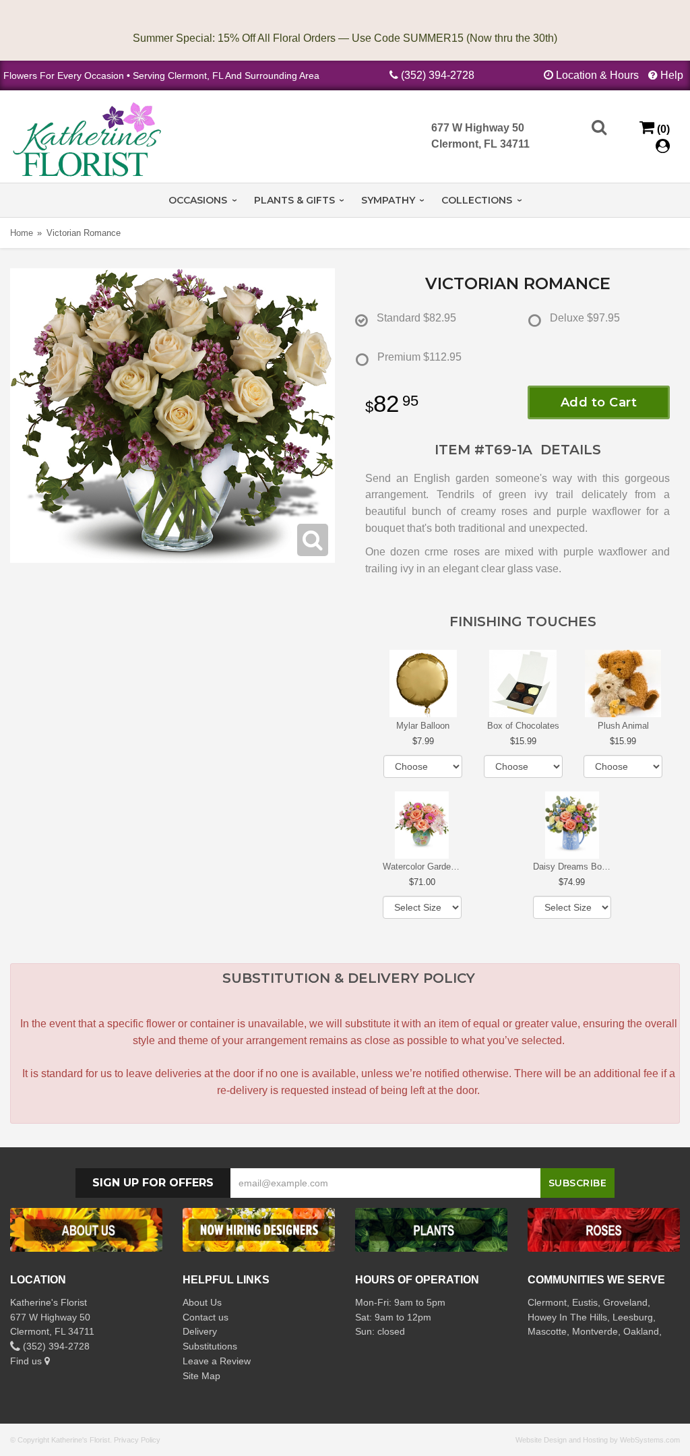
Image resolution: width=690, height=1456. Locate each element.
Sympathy (388, 200)
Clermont (547, 1302)
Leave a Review (217, 1361)
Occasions (197, 200)
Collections (476, 200)
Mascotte (547, 1331)
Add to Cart (599, 402)
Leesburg (633, 1317)
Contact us (205, 1317)
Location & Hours (597, 75)
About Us (202, 1302)
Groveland (625, 1302)
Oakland (641, 1331)
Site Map (201, 1375)
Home (21, 233)
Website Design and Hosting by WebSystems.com (597, 1440)
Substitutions (210, 1346)
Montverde (595, 1331)
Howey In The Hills (567, 1317)
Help (671, 75)
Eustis (585, 1302)
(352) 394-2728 (437, 75)
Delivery (200, 1331)
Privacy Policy (137, 1440)
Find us (27, 1361)
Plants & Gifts (294, 200)
